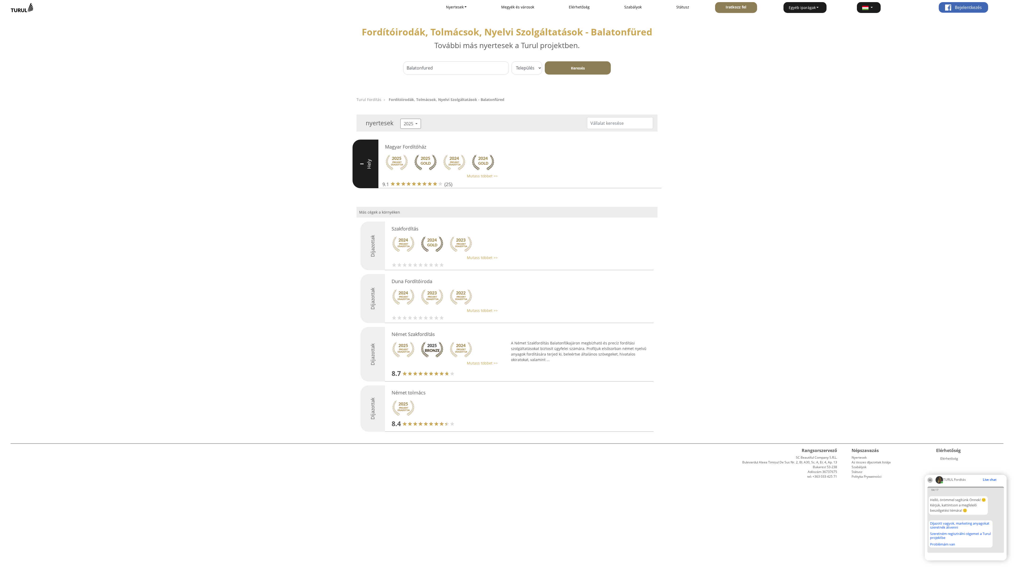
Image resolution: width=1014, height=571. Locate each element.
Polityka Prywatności (866, 476)
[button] (869, 7)
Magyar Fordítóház (405, 147)
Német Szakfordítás (413, 334)
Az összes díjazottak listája (871, 462)
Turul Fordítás (368, 99)
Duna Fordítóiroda (412, 281)
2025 (409, 124)
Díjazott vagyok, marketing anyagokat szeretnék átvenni (959, 525)
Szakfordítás (405, 228)
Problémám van (942, 544)
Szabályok (633, 7)
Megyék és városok (517, 7)
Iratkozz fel (736, 7)
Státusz (682, 7)
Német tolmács (409, 392)
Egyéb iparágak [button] (802, 7)
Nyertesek (859, 457)
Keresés (578, 68)
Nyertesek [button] (455, 7)
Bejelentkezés (968, 7)
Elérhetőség (579, 7)
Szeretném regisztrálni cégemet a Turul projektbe (960, 535)
